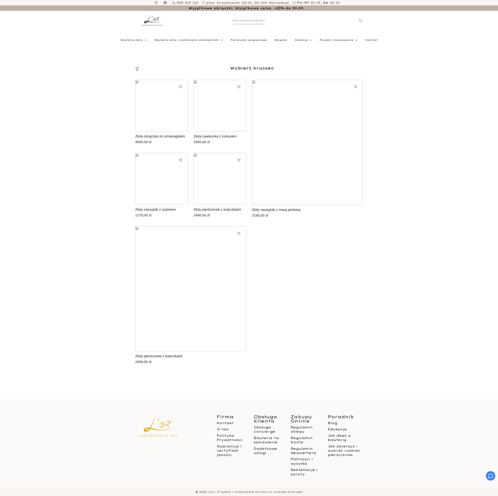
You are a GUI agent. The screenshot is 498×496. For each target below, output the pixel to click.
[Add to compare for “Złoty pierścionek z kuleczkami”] (220, 179)
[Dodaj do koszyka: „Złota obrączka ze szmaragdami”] (172, 105)
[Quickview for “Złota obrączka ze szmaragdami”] (150, 105)
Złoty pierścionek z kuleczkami (217, 209)
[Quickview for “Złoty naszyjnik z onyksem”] (150, 179)
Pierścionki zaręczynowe (249, 40)
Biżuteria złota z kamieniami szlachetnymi (186, 40)
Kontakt (371, 40)
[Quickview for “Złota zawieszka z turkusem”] (208, 105)
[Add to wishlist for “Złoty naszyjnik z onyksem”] (180, 160)
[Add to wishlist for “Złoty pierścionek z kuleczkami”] (239, 160)
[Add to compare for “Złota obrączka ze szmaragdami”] (161, 105)
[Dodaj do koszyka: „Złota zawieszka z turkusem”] (231, 105)
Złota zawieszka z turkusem (215, 136)
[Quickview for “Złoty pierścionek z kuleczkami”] (208, 179)
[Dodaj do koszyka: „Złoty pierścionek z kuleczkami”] (231, 179)
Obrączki (280, 40)
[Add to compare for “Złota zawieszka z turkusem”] (220, 105)
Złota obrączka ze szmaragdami (160, 136)
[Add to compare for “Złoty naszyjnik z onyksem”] (161, 179)
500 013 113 (187, 3)
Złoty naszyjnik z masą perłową (276, 210)
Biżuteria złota (132, 40)
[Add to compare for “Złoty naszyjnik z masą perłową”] (307, 142)
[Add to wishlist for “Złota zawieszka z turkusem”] (239, 87)
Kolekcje (301, 40)
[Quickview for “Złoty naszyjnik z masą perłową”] (296, 142)
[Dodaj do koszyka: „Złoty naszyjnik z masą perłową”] (318, 142)
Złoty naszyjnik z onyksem (155, 209)
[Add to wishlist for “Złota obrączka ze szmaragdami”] (180, 87)
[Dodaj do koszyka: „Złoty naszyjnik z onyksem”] (172, 179)
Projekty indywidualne (336, 40)
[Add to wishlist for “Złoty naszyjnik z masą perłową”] (355, 87)
